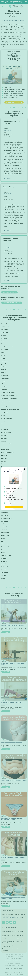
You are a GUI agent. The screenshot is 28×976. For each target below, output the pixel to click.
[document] (14, 488)
